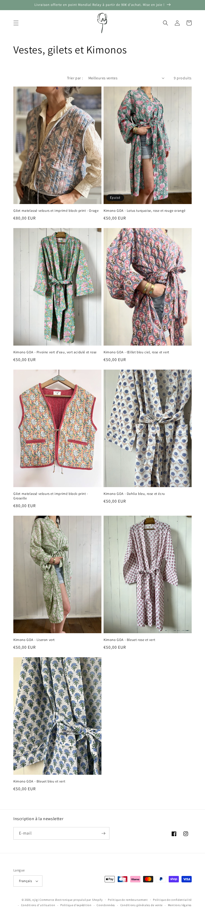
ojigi (35, 900)
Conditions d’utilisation (38, 905)
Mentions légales (180, 905)
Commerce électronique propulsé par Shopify (71, 900)
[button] (16, 23)
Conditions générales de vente (141, 905)
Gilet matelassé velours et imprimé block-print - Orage (55, 211)
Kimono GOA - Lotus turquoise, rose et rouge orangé (145, 211)
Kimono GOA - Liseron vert (34, 640)
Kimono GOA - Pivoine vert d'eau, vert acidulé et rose (55, 352)
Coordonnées (106, 905)
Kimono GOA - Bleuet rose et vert (129, 640)
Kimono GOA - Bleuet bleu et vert (39, 781)
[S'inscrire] (103, 833)
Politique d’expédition (75, 905)
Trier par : (75, 78)
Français (25, 881)
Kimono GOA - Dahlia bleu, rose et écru (134, 494)
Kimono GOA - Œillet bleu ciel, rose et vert (136, 352)
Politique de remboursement (128, 900)
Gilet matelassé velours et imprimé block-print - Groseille (50, 496)
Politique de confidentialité (172, 900)
